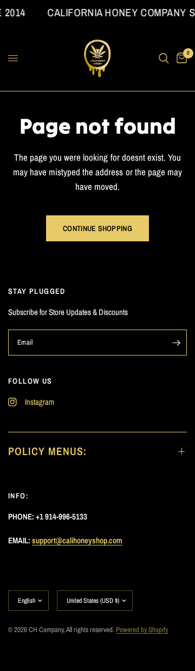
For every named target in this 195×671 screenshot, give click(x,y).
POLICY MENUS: (47, 451)
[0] (180, 58)
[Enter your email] (176, 343)
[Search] (164, 58)
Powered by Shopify (142, 629)
